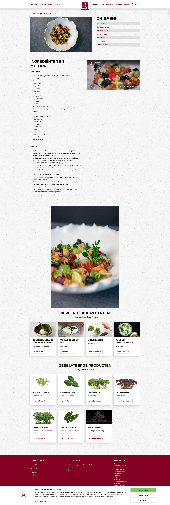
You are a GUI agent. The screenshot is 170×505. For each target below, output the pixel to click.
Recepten (118, 4)
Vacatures (117, 483)
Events (57, 4)
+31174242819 (34, 473)
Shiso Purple (101, 41)
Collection (35, 4)
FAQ (115, 477)
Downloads (117, 474)
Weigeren (143, 500)
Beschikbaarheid (119, 485)
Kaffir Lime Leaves (103, 27)
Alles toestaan (143, 490)
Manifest (117, 476)
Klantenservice (118, 464)
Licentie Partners (119, 472)
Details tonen (39, 501)
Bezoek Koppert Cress (121, 468)
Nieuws (50, 4)
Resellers (109, 4)
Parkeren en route (120, 481)
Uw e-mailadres (73, 469)
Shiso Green (101, 38)
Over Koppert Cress (120, 466)
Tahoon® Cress (102, 45)
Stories (43, 4)
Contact (127, 4)
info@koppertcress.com (38, 475)
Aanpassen (142, 495)
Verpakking (117, 480)
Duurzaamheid (98, 4)
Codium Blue (101, 23)
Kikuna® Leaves (102, 30)
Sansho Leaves (102, 34)
